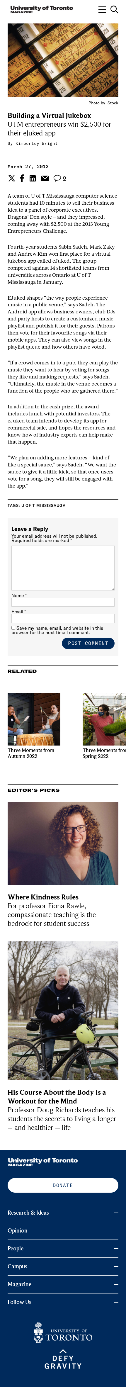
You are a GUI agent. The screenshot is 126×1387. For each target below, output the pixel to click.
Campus (17, 1266)
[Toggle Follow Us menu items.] (116, 1302)
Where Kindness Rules (43, 897)
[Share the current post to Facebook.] (22, 178)
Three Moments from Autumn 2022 (31, 753)
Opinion (18, 1230)
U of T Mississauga (43, 505)
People (15, 1248)
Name (19, 595)
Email (18, 611)
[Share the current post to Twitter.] (11, 178)
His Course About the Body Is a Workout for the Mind (57, 1097)
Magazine (19, 1284)
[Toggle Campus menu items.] (116, 1266)
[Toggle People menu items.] (116, 1248)
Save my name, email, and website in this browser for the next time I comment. (57, 630)
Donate (63, 1185)
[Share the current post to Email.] (44, 178)
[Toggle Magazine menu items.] (116, 1284)
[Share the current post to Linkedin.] (33, 178)
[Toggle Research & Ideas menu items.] (116, 1213)
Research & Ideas (28, 1212)
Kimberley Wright (37, 143)
